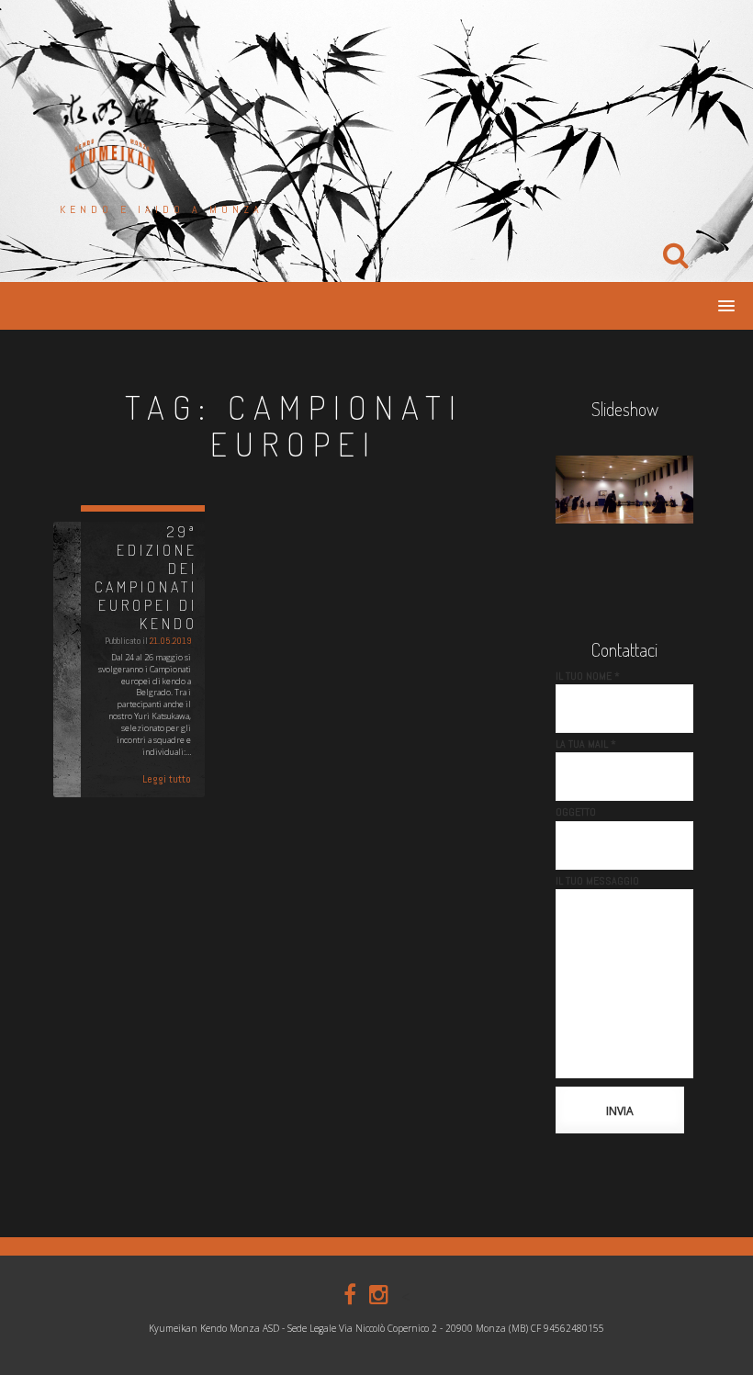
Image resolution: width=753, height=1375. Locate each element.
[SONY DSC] (624, 490)
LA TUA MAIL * (586, 744)
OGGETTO (576, 812)
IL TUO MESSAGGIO (597, 880)
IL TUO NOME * (588, 676)
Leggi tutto (166, 779)
